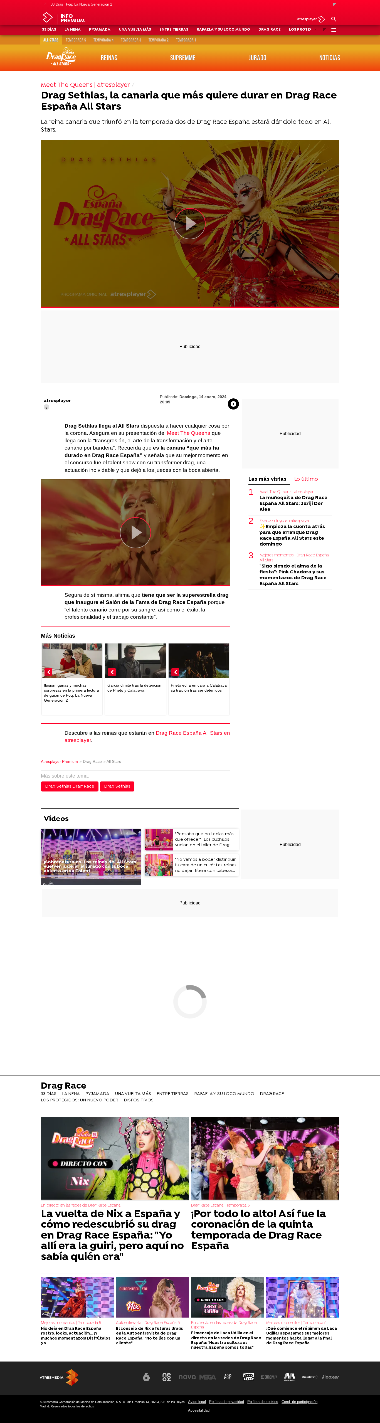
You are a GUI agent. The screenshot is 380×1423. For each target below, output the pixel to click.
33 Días (57, 4)
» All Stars (112, 761)
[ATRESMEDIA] (59, 1377)
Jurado (258, 57)
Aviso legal (197, 1402)
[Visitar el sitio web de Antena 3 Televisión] (125, 1379)
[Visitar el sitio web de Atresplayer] (310, 1377)
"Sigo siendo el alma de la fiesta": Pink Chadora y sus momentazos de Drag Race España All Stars (293, 575)
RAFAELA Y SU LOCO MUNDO (223, 30)
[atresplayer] (309, 19)
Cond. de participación (299, 1402)
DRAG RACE (269, 30)
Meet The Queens (188, 433)
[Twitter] (46, 407)
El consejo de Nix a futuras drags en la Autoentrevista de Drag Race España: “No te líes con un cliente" (149, 1336)
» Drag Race (91, 761)
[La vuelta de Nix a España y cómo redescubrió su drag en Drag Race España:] (115, 1159)
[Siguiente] (334, 4)
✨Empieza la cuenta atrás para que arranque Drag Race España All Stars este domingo (292, 535)
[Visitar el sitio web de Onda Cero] (248, 1377)
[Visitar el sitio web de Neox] (166, 1377)
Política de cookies (262, 1402)
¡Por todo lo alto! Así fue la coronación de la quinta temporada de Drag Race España (258, 1230)
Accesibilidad (198, 1410)
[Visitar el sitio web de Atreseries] (228, 1377)
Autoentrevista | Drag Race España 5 (148, 1323)
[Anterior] (45, 4)
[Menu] (333, 30)
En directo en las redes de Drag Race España (80, 1205)
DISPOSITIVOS (139, 1100)
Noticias (329, 57)
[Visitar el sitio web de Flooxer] (330, 1377)
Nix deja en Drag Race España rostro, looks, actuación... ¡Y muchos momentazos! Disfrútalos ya (75, 1336)
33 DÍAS (49, 30)
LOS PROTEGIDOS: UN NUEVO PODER (79, 1100)
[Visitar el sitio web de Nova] (187, 1377)
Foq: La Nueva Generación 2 (89, 4)
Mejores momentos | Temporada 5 (71, 1323)
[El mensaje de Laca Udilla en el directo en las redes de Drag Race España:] (227, 1297)
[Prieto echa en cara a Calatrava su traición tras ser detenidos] (199, 661)
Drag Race (63, 1086)
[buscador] (333, 19)
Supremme (183, 57)
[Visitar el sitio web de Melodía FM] (289, 1377)
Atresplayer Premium (59, 761)
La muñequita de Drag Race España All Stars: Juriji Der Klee (293, 503)
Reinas (109, 57)
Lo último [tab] (306, 479)
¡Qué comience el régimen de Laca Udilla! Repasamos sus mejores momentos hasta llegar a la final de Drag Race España (301, 1336)
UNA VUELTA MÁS (135, 30)
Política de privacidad (226, 1402)
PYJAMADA (99, 30)
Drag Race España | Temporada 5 (220, 1205)
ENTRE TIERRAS (173, 30)
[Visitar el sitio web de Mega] (207, 1377)
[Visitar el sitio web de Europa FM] (269, 1377)
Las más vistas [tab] (267, 479)
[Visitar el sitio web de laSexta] (146, 1377)
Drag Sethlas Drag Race (69, 786)
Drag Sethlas (117, 786)
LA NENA (73, 30)
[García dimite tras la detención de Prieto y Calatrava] (135, 661)
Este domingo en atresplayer (285, 521)
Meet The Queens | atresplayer (287, 492)
